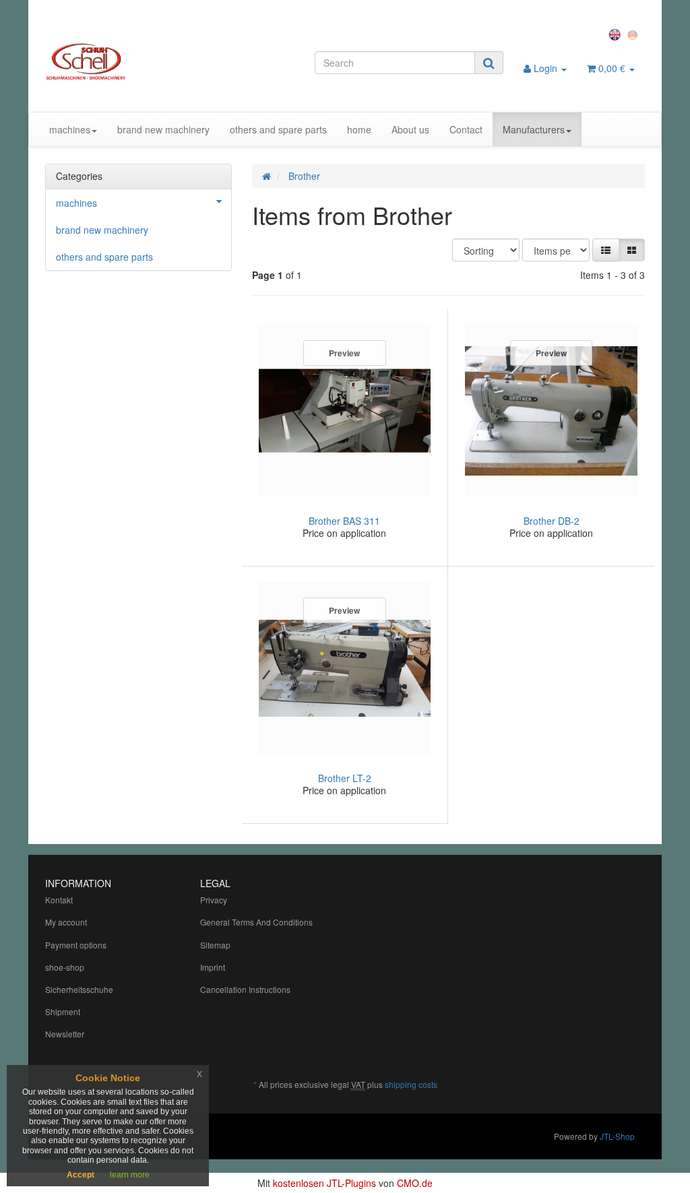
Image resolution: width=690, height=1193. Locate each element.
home (359, 129)
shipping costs (411, 1084)
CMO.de (415, 1183)
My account (66, 922)
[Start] (266, 176)
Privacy (213, 899)
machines (69, 129)
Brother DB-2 (551, 520)
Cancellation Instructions (245, 989)
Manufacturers (534, 129)
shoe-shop (64, 967)
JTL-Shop (617, 1136)
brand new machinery (163, 129)
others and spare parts (278, 129)
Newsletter (64, 1033)
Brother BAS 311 (344, 520)
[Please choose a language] (616, 33)
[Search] (489, 62)
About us (410, 129)
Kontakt (59, 899)
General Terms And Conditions (256, 922)
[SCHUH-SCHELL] (138, 61)
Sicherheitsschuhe (79, 989)
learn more (130, 1175)
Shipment (62, 1011)
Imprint (212, 967)
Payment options (75, 944)
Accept (80, 1175)
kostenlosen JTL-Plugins (324, 1183)
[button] (605, 249)
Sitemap (215, 944)
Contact (465, 129)
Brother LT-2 (344, 778)
